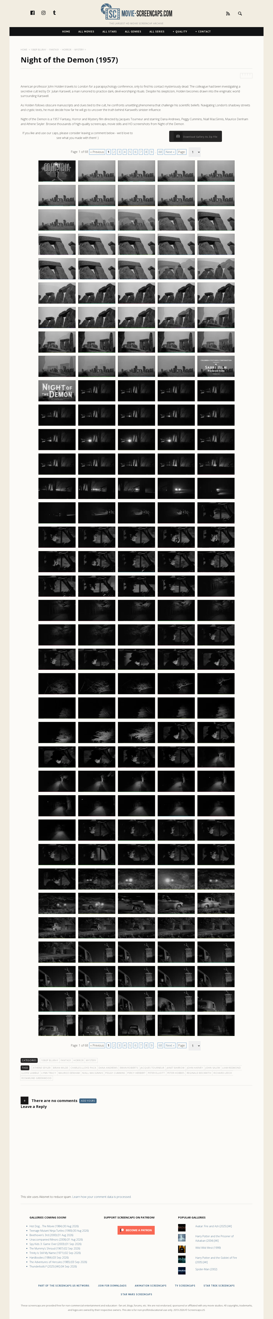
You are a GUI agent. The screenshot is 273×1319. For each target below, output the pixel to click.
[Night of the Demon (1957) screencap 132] (96, 816)
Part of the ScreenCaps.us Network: (64, 1285)
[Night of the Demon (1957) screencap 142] (96, 865)
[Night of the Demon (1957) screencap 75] (215, 523)
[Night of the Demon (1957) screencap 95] (215, 621)
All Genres (133, 31)
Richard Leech (223, 1073)
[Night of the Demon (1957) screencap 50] (215, 401)
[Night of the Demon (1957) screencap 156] (57, 938)
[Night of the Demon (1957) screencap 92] (96, 621)
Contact (204, 31)
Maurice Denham (69, 1073)
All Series (157, 31)
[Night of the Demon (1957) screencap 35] (215, 328)
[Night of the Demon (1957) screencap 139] (176, 840)
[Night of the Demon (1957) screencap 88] (136, 596)
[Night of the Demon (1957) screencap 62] (96, 474)
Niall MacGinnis (92, 1073)
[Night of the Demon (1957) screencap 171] (57, 1011)
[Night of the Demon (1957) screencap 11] (57, 230)
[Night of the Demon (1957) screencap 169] (176, 987)
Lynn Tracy (48, 1073)
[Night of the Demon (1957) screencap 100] (215, 645)
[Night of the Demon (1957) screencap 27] (96, 303)
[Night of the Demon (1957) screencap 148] (136, 889)
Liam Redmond (231, 1067)
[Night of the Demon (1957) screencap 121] (57, 767)
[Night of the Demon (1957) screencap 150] (215, 889)
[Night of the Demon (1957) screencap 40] (215, 352)
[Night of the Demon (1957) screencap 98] (136, 645)
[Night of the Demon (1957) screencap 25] (215, 279)
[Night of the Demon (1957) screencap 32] (96, 328)
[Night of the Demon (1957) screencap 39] (176, 352)
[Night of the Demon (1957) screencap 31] (57, 328)
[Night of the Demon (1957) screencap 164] (176, 962)
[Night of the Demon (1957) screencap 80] (215, 548)
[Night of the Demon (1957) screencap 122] (96, 767)
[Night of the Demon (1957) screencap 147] (96, 889)
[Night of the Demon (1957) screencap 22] (96, 279)
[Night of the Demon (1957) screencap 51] (57, 425)
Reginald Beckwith (199, 1073)
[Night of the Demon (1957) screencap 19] (176, 255)
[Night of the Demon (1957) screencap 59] (176, 450)
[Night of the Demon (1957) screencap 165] (215, 962)
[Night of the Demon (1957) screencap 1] (57, 181)
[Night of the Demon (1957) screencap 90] (215, 596)
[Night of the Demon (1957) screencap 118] (136, 743)
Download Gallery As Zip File (200, 136)
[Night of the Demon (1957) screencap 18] (136, 255)
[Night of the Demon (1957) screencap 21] (57, 279)
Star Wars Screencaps (136, 1294)
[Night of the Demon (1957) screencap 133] (136, 816)
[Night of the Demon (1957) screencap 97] (96, 645)
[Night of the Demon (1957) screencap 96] (57, 645)
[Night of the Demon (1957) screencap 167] (96, 987)
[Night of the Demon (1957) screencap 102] (96, 670)
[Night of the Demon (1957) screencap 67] (96, 499)
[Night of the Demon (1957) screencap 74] (176, 523)
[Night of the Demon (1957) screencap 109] (176, 694)
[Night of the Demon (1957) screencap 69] (176, 499)
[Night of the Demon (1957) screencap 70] (215, 499)
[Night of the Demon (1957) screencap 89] (176, 596)
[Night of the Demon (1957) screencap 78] (136, 548)
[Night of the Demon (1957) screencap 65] (215, 474)
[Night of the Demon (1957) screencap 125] (215, 767)
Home (66, 31)
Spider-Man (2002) (206, 1269)
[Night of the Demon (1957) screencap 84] (176, 572)
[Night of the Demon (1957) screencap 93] (136, 621)
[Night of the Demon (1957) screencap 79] (176, 548)
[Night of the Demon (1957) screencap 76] (57, 548)
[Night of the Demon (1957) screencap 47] (96, 401)
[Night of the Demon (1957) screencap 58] (136, 450)
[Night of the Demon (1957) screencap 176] (57, 1036)
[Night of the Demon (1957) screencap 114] (176, 718)
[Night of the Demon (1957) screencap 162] (96, 962)
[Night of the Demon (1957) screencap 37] (96, 352)
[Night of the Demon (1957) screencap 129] (176, 792)
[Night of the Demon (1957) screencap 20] (215, 255)
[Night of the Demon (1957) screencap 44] (176, 377)
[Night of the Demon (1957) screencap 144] (176, 865)
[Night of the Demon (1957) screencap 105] (215, 670)
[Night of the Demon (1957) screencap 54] (176, 425)
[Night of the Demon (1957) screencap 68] (136, 499)
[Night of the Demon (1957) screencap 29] (176, 303)
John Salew (212, 1067)
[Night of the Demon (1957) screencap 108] (136, 694)
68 (160, 152)
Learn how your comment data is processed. (101, 1197)
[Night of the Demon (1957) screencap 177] (96, 1036)
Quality (181, 31)
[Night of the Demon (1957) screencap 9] (176, 206)
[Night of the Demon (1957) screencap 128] (136, 792)
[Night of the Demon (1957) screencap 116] (57, 743)
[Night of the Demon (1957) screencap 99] (176, 645)
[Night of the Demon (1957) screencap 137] (96, 840)
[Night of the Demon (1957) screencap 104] (176, 670)
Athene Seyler (42, 1067)
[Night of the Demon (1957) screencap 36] (57, 352)
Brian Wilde (60, 1067)
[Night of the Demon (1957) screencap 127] (96, 792)
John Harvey (195, 1067)
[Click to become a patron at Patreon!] (136, 1235)
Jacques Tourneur (152, 1067)
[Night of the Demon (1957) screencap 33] (136, 328)
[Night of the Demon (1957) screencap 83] (136, 572)
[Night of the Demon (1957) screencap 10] (215, 206)
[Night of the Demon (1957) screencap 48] (136, 401)
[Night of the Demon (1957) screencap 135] (215, 816)
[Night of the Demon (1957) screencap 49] (176, 401)
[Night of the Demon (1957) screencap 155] (215, 914)
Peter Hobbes (175, 1073)
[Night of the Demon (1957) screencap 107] (96, 694)
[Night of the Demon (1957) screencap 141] (57, 865)
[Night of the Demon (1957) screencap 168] (136, 987)
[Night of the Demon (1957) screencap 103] (136, 670)
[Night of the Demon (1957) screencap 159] (176, 938)
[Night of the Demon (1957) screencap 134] (176, 816)
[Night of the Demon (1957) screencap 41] (57, 377)
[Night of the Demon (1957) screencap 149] (176, 889)
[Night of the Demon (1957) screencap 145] (215, 865)
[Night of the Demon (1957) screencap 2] (96, 181)
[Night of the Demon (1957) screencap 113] (136, 718)
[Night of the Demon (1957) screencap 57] (96, 450)
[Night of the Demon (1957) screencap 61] (57, 474)
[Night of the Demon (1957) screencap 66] (57, 499)
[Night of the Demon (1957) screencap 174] (176, 1011)
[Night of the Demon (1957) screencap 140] (215, 840)
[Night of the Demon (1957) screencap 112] (96, 718)
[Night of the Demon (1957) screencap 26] (57, 303)
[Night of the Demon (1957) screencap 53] (136, 425)
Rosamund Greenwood (37, 1078)
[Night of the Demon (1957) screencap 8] (136, 206)
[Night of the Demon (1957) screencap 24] (176, 279)
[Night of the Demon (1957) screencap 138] (136, 840)
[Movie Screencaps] (136, 11)
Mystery (91, 1060)
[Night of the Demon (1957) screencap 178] (136, 1036)
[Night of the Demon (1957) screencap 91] (57, 621)
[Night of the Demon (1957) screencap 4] (176, 181)
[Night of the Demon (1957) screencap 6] (57, 206)
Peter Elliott (156, 1073)
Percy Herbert (136, 1073)
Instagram (47, 12)
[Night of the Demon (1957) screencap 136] (57, 840)
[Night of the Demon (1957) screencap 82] (96, 572)
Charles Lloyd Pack (83, 1067)
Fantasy (66, 1060)
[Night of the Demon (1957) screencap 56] (57, 450)
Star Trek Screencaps (219, 1285)
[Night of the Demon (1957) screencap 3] (136, 181)
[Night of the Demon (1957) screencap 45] (215, 377)
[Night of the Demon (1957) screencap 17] (96, 255)
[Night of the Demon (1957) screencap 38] (136, 352)
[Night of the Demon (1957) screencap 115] (215, 718)
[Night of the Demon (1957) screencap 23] (136, 279)
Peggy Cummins (115, 1073)
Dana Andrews (108, 1067)
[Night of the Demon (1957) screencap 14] (176, 230)
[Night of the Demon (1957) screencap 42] (96, 377)
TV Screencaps (185, 1285)
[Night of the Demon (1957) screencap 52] (96, 425)
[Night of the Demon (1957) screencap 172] (96, 1011)
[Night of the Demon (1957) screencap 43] (136, 377)
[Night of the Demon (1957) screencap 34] (176, 328)
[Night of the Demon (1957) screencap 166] (57, 987)
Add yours (88, 1100)
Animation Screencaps (151, 1285)
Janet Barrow (176, 1067)
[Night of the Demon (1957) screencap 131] (57, 816)
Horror (79, 1060)
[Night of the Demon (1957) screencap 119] (176, 743)
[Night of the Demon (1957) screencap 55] (215, 425)
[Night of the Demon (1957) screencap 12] (96, 230)
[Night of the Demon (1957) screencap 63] (136, 474)
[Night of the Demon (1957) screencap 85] (215, 572)
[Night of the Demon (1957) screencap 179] (176, 1036)
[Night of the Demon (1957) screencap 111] (57, 718)
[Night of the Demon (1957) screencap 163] (136, 962)
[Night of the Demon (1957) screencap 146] (57, 889)
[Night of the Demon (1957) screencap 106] (57, 694)
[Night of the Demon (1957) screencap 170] (215, 987)
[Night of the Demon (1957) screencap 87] (96, 596)
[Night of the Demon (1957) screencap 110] (215, 694)
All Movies (86, 31)
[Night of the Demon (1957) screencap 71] (57, 523)
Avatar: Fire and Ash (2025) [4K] (213, 1226)
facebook (36, 12)
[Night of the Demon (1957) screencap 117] (96, 743)
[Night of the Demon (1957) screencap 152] (96, 914)
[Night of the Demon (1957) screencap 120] (215, 743)
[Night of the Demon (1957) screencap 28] (136, 303)
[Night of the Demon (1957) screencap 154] (176, 914)
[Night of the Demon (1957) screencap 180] (215, 1036)
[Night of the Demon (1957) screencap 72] (96, 523)
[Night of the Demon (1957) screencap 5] (215, 181)
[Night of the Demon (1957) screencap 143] (136, 865)
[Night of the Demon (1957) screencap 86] (57, 596)
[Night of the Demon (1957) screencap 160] (215, 938)
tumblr (58, 12)
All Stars (110, 31)
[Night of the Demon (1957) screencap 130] (215, 792)
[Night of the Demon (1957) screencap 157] (96, 938)
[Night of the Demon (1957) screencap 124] (176, 767)
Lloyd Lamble (30, 1073)
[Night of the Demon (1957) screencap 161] (57, 962)
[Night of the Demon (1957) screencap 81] (57, 572)
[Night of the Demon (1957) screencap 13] (136, 230)
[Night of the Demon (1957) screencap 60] (215, 450)
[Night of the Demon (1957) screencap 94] (176, 621)
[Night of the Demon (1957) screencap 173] (136, 1011)
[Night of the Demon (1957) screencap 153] (136, 914)
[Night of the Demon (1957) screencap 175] (215, 1011)
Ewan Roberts (129, 1067)
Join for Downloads (112, 1285)
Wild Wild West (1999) (208, 1247)
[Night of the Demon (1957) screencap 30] (215, 303)
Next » (170, 152)
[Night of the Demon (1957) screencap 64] (176, 474)
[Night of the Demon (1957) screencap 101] (57, 670)
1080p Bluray (49, 1060)
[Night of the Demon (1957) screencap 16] (57, 255)
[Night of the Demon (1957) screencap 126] (57, 792)
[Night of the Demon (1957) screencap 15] (215, 230)
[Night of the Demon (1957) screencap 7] (96, 206)
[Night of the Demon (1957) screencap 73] (136, 523)
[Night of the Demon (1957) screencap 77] (96, 548)
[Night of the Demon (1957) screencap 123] (136, 767)
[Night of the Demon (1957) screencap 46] (57, 401)
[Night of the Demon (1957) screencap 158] (136, 938)
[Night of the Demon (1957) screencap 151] (57, 914)
